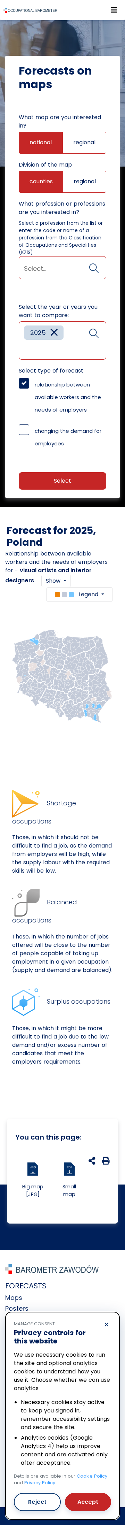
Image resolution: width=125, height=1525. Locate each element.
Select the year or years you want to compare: (58, 311)
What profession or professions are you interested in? (62, 208)
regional (84, 142)
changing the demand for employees (68, 437)
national (41, 142)
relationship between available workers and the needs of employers (68, 397)
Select (62, 481)
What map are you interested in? (60, 121)
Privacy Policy (39, 1483)
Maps (13, 1297)
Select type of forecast (51, 371)
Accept (87, 1502)
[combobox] (62, 267)
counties (41, 181)
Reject (37, 1502)
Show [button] (54, 581)
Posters (16, 1308)
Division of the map (45, 165)
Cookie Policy (92, 1476)
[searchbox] (62, 268)
